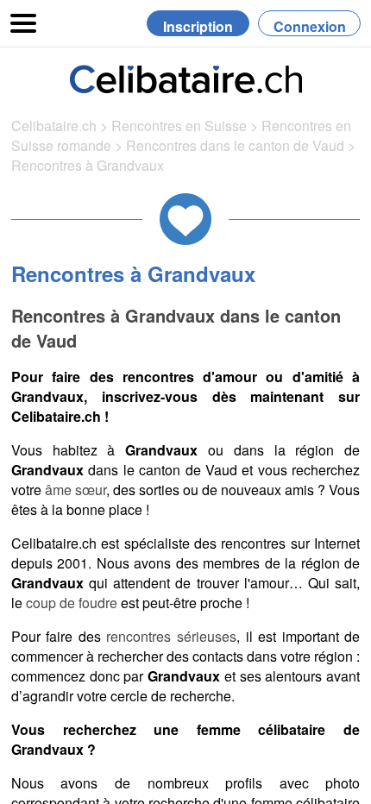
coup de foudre (71, 602)
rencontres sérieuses (171, 636)
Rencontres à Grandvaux (87, 165)
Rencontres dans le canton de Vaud (237, 145)
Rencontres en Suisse (179, 125)
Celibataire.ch (54, 125)
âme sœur (75, 489)
